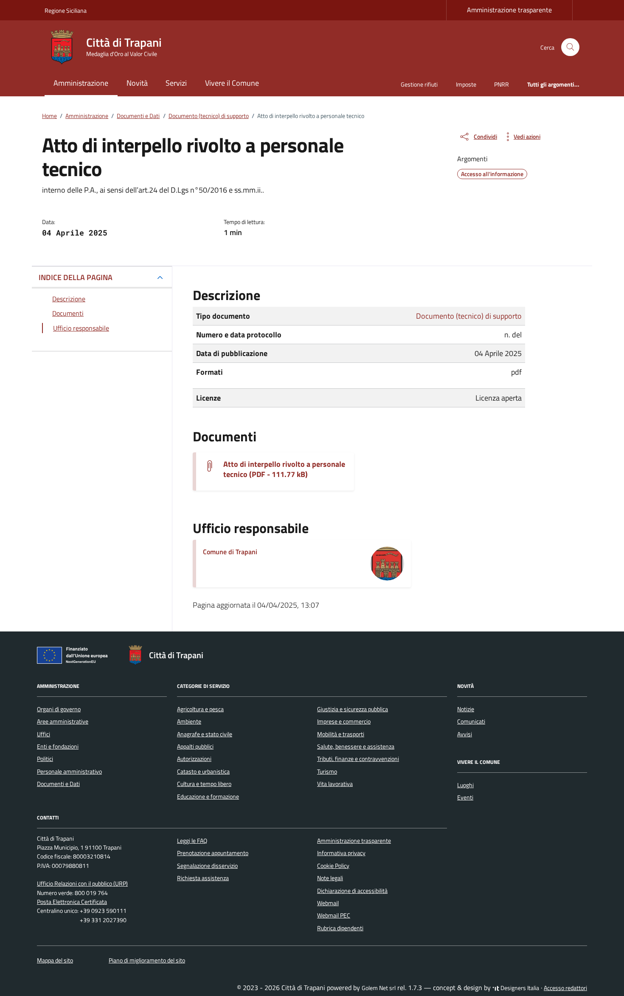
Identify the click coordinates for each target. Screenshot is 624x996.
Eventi (465, 797)
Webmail (328, 903)
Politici (45, 758)
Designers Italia (519, 988)
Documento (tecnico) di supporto (469, 316)
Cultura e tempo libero (204, 783)
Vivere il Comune (232, 83)
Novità (137, 83)
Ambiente (189, 721)
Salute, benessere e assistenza (355, 746)
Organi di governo (59, 709)
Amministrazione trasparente (509, 10)
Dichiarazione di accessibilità (352, 890)
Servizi (176, 83)
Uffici (43, 734)
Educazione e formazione (208, 796)
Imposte (466, 84)
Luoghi (465, 785)
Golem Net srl (379, 988)
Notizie (465, 709)
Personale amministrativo (69, 771)
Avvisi (464, 734)
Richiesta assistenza (203, 878)
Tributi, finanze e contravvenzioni (358, 758)
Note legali (330, 878)
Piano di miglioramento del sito (147, 960)
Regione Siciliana (66, 10)
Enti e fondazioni (58, 746)
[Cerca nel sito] (570, 47)
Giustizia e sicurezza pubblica (352, 709)
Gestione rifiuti (419, 84)
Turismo (327, 771)
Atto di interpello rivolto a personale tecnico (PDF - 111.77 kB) (284, 469)
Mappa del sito (55, 960)
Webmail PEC (333, 915)
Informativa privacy (341, 853)
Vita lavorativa (335, 783)
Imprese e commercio (344, 721)
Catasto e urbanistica (203, 771)
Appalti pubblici (195, 746)
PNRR (501, 84)
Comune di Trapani (230, 552)
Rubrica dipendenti (340, 928)
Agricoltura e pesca (200, 709)
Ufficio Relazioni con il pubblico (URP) (82, 883)
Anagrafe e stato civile (204, 734)
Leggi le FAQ (192, 840)
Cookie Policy (333, 865)
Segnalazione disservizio (207, 865)
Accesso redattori (565, 988)
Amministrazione (80, 83)
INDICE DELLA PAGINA (75, 277)
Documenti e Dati (58, 783)
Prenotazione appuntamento (212, 853)
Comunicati (471, 721)
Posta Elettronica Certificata (72, 901)
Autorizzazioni (194, 758)
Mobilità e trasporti (340, 734)
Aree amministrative (62, 721)
